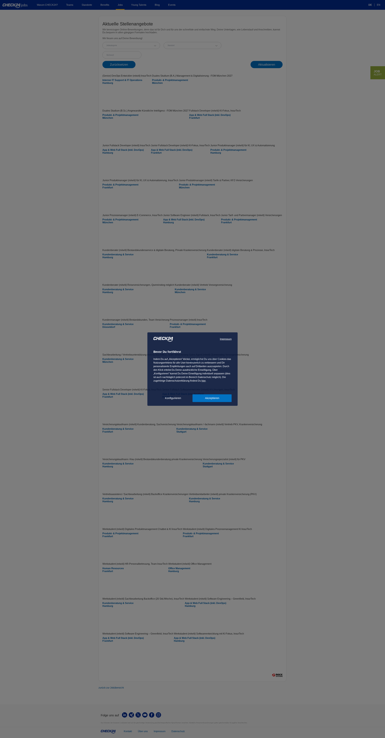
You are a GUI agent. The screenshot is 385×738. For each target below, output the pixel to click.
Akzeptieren (212, 398)
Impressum (226, 339)
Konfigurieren (173, 398)
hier (204, 380)
